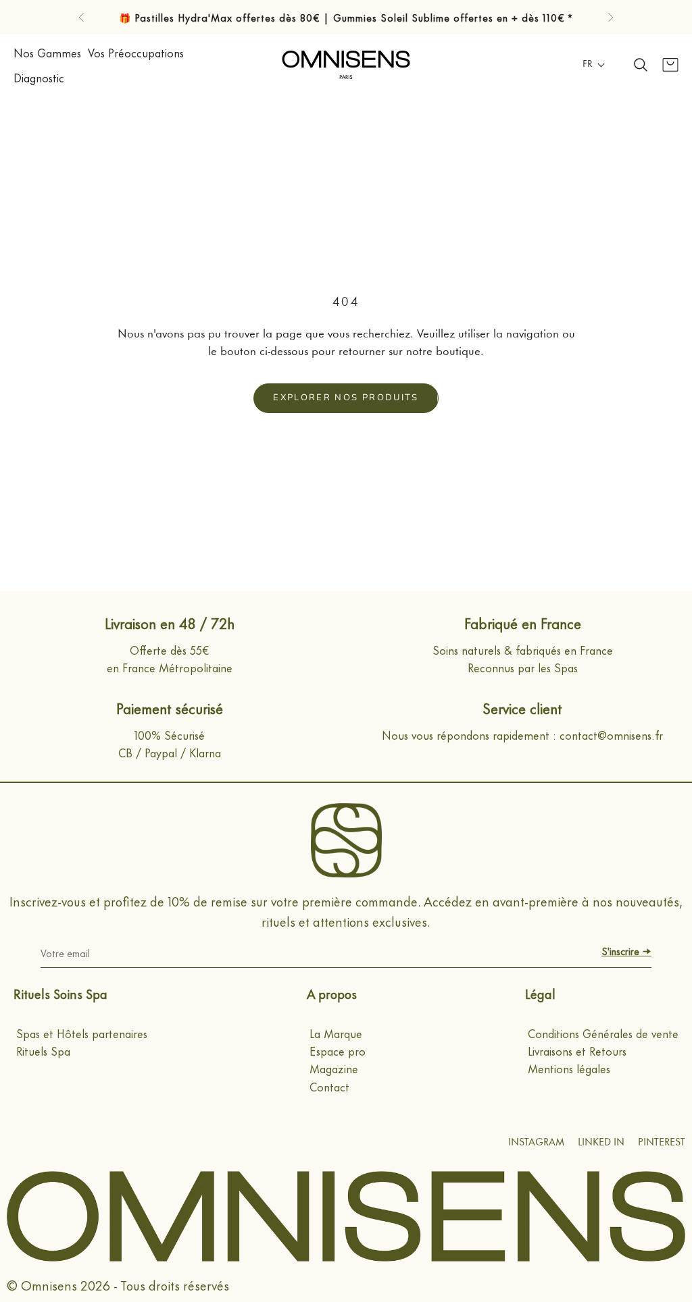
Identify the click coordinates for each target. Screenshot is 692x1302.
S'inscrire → (626, 950)
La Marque (336, 1032)
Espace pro (338, 1050)
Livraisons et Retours (577, 1050)
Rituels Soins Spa (60, 993)
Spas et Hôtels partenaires (81, 1032)
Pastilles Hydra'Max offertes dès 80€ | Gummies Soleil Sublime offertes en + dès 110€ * (353, 17)
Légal (540, 993)
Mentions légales (569, 1068)
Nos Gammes (47, 52)
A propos (332, 993)
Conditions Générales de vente (603, 1032)
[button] (594, 64)
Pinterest (661, 1143)
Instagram (536, 1143)
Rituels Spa (43, 1050)
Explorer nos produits (345, 397)
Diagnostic (39, 77)
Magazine (334, 1068)
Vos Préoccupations (136, 52)
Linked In (601, 1143)
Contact (329, 1086)
